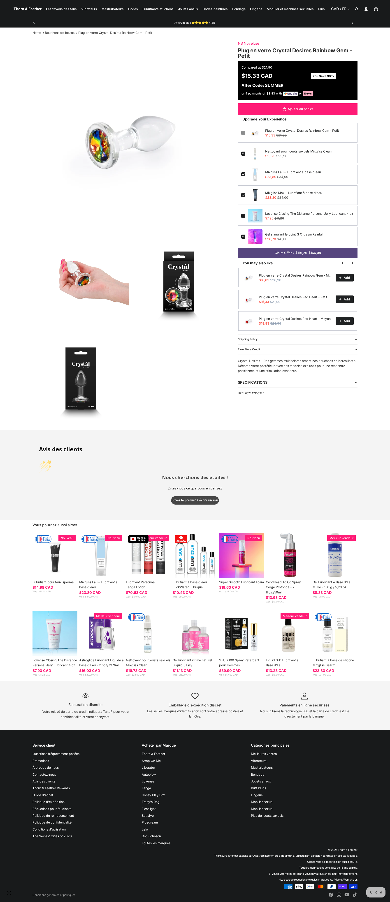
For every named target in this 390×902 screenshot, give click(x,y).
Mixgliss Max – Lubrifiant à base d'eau (293, 193)
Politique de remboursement (53, 815)
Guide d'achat (42, 795)
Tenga (146, 788)
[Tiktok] (355, 894)
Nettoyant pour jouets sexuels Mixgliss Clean (298, 151)
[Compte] (366, 9)
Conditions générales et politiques (53, 895)
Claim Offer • (298, 253)
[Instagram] (339, 894)
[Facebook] (331, 894)
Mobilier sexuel (262, 802)
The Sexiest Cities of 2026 (52, 836)
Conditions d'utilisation (49, 829)
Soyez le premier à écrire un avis (195, 500)
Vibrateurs (258, 761)
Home (36, 33)
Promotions (40, 761)
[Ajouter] (117, 571)
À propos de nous (45, 767)
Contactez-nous (44, 774)
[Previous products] (343, 263)
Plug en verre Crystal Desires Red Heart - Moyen (295, 319)
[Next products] (353, 263)
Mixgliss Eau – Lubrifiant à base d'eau (293, 172)
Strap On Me (151, 761)
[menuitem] (321, 9)
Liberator (148, 767)
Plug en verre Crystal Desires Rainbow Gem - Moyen (296, 275)
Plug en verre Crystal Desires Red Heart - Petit (293, 297)
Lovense (148, 781)
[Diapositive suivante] (353, 23)
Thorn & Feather (153, 754)
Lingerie (257, 795)
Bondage (257, 774)
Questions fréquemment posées (55, 754)
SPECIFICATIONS (252, 382)
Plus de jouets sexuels (267, 815)
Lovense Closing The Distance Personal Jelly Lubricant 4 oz (309, 213)
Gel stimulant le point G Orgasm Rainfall (294, 234)
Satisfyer (148, 815)
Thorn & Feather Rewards (51, 788)
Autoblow (149, 774)
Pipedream (150, 822)
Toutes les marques (156, 843)
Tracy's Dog (151, 802)
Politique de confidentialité (52, 822)
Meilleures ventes (264, 754)
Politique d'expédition (48, 802)
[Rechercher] (357, 9)
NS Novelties (249, 43)
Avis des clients (43, 781)
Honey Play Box (153, 795)
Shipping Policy (248, 339)
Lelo (145, 829)
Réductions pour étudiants (51, 809)
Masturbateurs (262, 767)
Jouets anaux (261, 781)
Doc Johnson (151, 836)
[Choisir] (70, 571)
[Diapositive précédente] (34, 23)
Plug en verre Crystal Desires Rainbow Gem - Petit (302, 130)
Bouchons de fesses (59, 33)
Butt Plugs (258, 788)
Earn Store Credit (249, 349)
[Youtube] (347, 894)
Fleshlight (149, 809)
